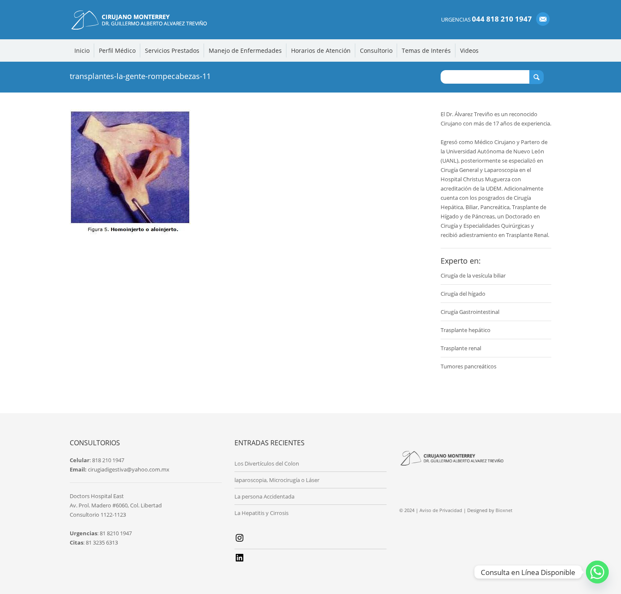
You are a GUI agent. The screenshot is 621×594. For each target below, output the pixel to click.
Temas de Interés (426, 50)
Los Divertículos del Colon (266, 463)
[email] (543, 19)
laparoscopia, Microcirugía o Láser (276, 480)
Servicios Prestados (172, 50)
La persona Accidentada (264, 496)
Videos (469, 50)
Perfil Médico (117, 50)
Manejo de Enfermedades (245, 50)
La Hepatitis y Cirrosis (261, 513)
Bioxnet (504, 510)
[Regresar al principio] (596, 574)
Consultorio (376, 50)
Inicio (82, 50)
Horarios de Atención (321, 50)
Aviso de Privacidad (440, 510)
